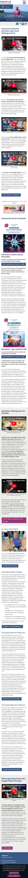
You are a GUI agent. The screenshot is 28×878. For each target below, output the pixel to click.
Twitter (20, 24)
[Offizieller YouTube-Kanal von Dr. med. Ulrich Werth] (14, 211)
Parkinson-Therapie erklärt (11, 699)
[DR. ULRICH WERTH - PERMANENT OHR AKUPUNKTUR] (5, 3)
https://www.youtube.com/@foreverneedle (14, 212)
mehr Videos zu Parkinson (11, 195)
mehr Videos (7, 848)
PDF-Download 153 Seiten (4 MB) (13, 356)
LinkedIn (23, 24)
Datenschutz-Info (14, 873)
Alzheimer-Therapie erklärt (11, 769)
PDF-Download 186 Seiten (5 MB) (13, 264)
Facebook (17, 24)
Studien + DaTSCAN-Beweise (12, 626)
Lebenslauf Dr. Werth (10, 566)
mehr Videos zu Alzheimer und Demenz (13, 520)
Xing (26, 24)
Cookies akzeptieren (14, 876)
